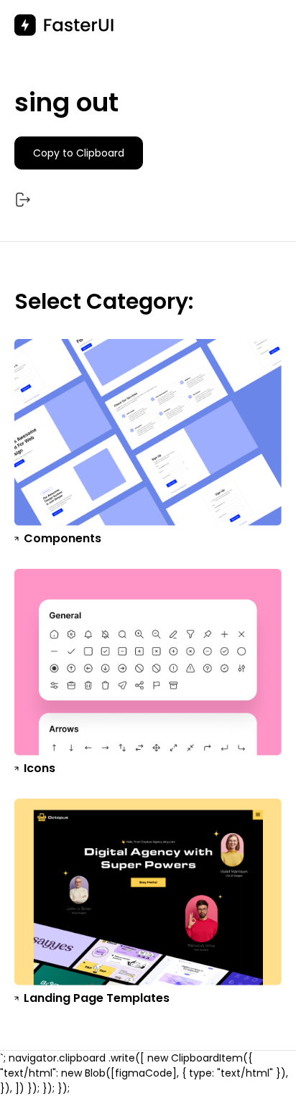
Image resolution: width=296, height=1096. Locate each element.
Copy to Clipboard (78, 153)
